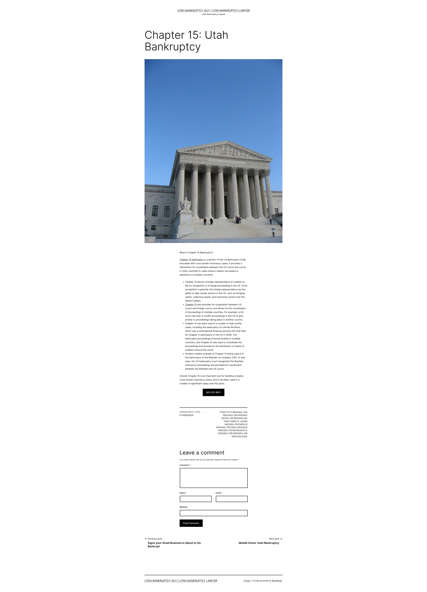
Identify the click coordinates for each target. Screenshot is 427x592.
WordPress (277, 581)
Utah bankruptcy (236, 433)
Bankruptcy (237, 412)
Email (219, 493)
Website (183, 507)
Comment (185, 465)
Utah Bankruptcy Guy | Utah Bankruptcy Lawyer (213, 10)
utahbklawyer (188, 415)
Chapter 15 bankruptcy (192, 259)
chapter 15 (234, 421)
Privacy (247, 581)
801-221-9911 (213, 392)
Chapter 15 (191, 304)
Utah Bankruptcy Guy (238, 418)
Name (183, 493)
